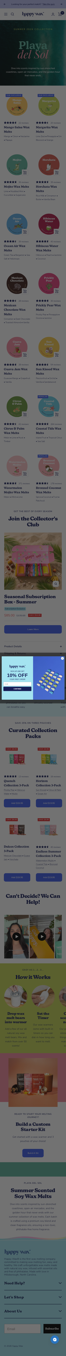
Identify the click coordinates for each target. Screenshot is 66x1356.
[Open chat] (55, 1339)
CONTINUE (17, 689)
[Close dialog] (62, 658)
